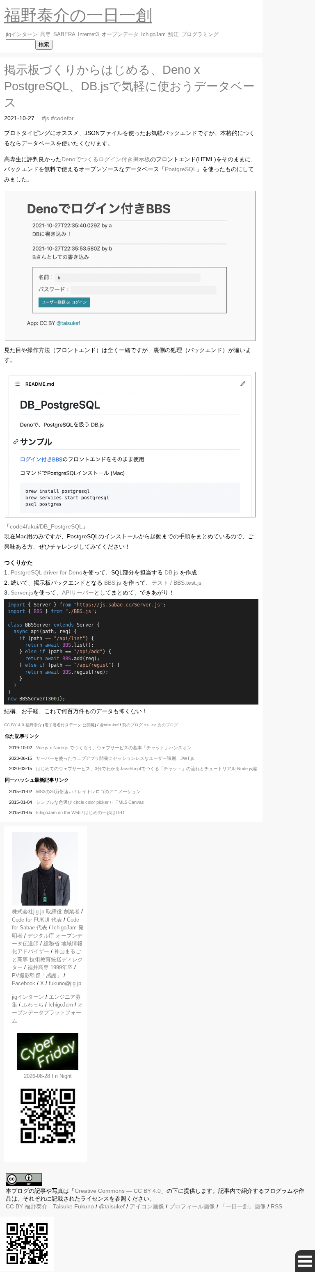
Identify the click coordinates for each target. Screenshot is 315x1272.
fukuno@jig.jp (65, 983)
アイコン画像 (147, 1206)
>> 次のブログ (164, 725)
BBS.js (112, 582)
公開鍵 (88, 725)
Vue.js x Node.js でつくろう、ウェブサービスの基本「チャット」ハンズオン (114, 747)
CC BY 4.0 (14, 725)
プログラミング (200, 34)
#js (45, 118)
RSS (276, 1206)
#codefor (62, 118)
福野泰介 (33, 725)
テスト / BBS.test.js (176, 582)
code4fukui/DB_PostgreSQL (46, 526)
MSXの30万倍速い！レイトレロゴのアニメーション (88, 791)
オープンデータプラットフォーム (47, 1013)
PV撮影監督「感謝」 (37, 975)
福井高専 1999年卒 (50, 967)
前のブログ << (135, 725)
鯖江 (173, 34)
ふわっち (32, 1005)
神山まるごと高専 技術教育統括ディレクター (47, 959)
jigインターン (22, 34)
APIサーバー (78, 592)
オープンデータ (120, 34)
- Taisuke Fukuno (59, 1206)
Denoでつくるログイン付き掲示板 (106, 159)
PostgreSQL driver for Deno (46, 572)
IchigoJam (153, 34)
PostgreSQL (180, 169)
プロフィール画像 (192, 1206)
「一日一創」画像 (243, 1206)
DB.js (171, 572)
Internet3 (88, 34)
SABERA (64, 34)
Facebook (23, 983)
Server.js (22, 592)
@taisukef (109, 725)
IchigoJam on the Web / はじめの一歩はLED (80, 812)
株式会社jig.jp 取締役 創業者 (46, 911)
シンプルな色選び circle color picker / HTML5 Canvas (90, 802)
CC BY (14, 1206)
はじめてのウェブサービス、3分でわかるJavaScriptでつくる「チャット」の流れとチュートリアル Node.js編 (146, 768)
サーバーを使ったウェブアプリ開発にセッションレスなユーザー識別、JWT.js (115, 758)
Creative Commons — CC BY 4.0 (118, 1190)
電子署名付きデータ (62, 725)
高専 (45, 34)
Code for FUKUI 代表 (37, 920)
